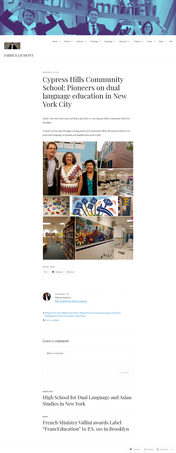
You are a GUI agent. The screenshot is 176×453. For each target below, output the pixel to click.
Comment (124, 372)
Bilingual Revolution (70, 313)
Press (150, 41)
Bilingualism (85, 313)
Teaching (94, 41)
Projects (137, 41)
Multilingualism (51, 316)
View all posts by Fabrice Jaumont (71, 301)
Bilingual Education (53, 313)
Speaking (108, 41)
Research (123, 41)
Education (116, 313)
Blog (161, 41)
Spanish (71, 316)
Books (67, 41)
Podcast (80, 41)
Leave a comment (52, 320)
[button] (70, 168)
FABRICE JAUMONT (18, 55)
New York (63, 316)
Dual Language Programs (101, 313)
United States (80, 316)
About (54, 41)
